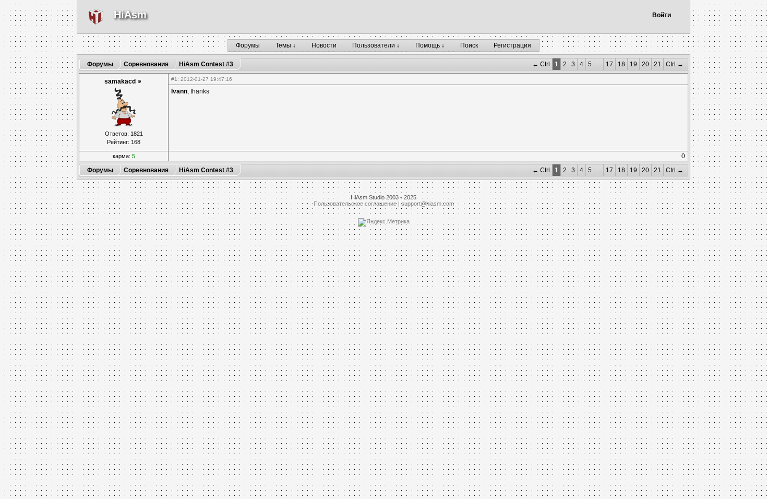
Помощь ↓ (430, 45)
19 (633, 64)
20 (645, 64)
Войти (661, 15)
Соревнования (146, 64)
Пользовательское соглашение (355, 203)
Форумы (248, 45)
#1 (174, 79)
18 (621, 64)
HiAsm (130, 14)
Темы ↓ (285, 45)
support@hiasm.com (427, 203)
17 (609, 64)
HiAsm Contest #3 (206, 64)
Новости (324, 45)
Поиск (469, 45)
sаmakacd (120, 81)
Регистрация (512, 45)
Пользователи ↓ (376, 45)
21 (657, 64)
